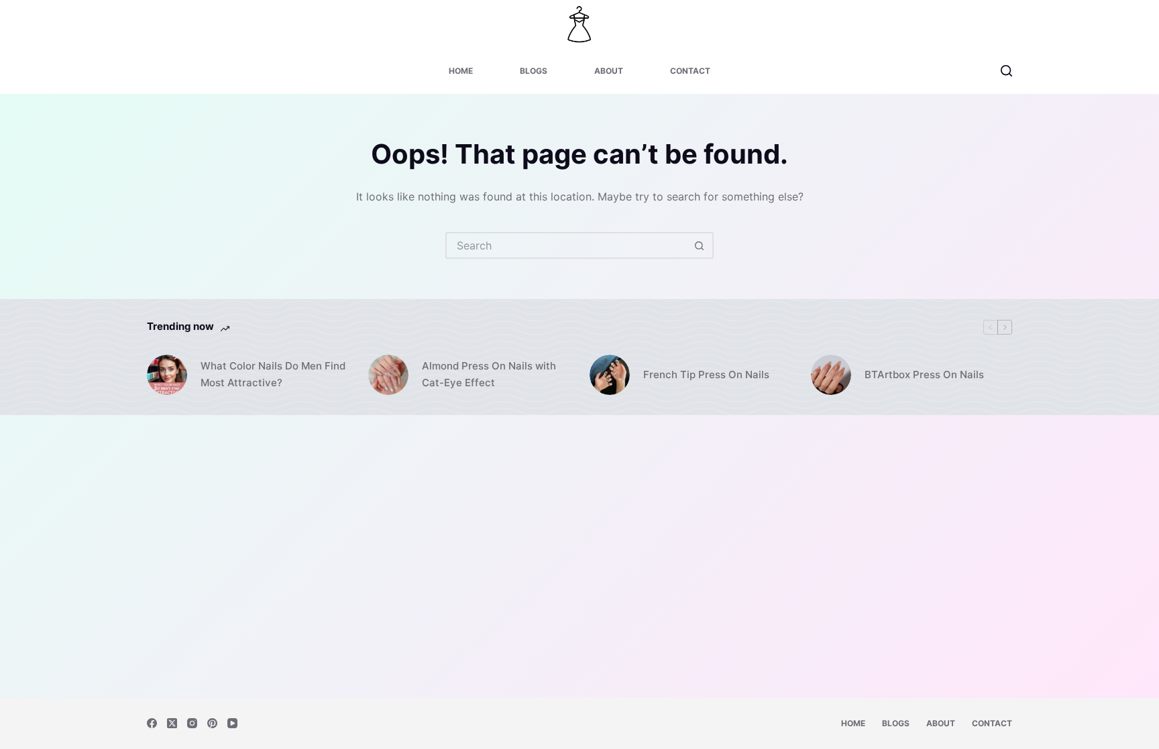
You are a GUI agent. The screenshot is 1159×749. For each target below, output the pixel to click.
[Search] (1006, 70)
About (608, 71)
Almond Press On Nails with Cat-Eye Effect (489, 374)
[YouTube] (232, 723)
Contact (690, 71)
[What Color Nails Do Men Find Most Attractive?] (167, 375)
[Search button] (698, 245)
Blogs (533, 71)
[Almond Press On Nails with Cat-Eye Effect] (388, 375)
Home (461, 71)
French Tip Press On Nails (706, 374)
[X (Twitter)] (172, 723)
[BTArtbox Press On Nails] (831, 375)
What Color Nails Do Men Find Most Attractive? (273, 374)
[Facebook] (152, 723)
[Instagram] (192, 723)
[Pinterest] (212, 723)
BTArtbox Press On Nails (924, 374)
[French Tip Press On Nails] (610, 375)
